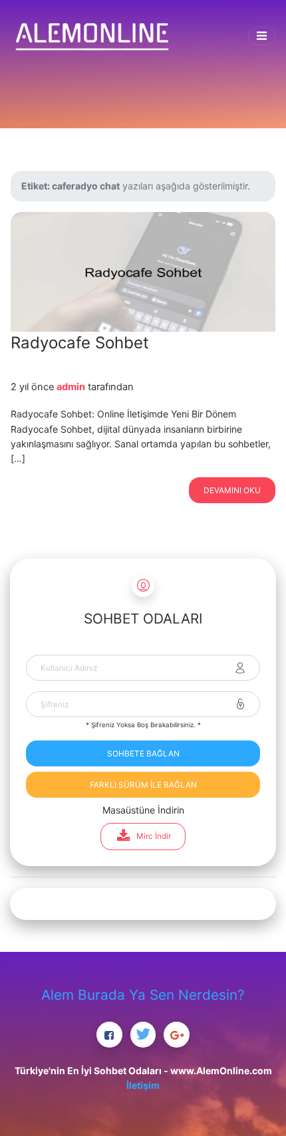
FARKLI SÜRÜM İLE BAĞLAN (143, 785)
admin (71, 387)
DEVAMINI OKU (232, 490)
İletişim (143, 1085)
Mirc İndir (153, 836)
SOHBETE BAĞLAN (143, 753)
